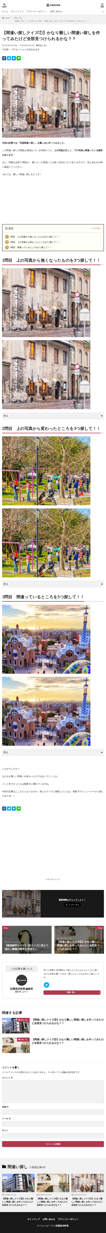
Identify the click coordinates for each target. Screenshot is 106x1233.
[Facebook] (4, 58)
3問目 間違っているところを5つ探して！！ (29, 247)
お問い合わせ (56, 11)
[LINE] (19, 58)
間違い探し (18, 18)
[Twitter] (9, 58)
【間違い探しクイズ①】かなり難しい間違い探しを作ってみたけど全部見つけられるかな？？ (51, 21)
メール (6, 1118)
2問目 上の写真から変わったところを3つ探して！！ (33, 242)
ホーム (5, 11)
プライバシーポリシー (36, 11)
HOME (7, 18)
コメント (7, 1078)
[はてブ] (14, 58)
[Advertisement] (53, 199)
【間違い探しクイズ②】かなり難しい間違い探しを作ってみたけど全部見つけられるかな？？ (68, 1041)
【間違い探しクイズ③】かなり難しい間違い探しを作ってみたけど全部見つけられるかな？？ (68, 1021)
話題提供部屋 (62, 1225)
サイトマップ (17, 11)
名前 (5, 1107)
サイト (5, 1130)
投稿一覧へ (71, 992)
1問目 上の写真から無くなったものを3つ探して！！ (33, 236)
